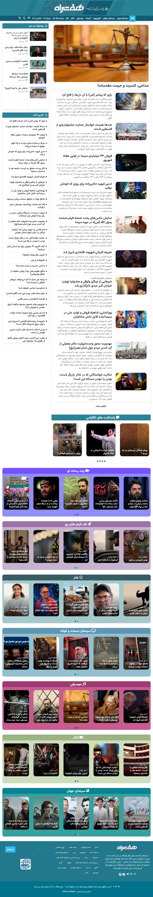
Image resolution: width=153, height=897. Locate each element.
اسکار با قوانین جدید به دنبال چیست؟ (47, 558)
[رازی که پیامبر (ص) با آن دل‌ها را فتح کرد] (131, 101)
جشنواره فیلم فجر (62, 852)
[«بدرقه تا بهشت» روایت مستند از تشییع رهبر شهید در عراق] (46, 653)
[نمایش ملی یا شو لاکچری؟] (38, 92)
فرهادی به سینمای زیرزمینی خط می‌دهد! (18, 75)
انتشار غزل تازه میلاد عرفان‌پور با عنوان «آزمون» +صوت (76, 503)
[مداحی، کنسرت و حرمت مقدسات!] (101, 53)
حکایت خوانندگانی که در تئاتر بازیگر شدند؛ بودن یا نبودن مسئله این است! (85, 377)
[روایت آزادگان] (67, 439)
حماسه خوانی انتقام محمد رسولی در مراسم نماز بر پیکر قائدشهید (138, 503)
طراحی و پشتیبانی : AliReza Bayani (76, 891)
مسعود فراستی (75, 867)
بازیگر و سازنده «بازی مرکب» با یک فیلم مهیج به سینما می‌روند (107, 823)
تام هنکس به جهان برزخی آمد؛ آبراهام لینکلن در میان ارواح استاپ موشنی (77, 822)
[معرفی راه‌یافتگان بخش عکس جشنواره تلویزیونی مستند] (16, 653)
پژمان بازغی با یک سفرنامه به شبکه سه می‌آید (109, 663)
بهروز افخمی (59, 847)
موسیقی (80, 18)
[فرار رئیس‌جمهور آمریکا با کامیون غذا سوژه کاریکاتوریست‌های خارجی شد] (76, 599)
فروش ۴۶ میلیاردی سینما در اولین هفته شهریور (87, 158)
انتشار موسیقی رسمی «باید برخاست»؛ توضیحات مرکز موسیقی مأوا (106, 503)
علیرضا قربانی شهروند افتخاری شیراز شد (87, 252)
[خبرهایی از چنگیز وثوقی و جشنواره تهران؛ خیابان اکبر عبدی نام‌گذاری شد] (131, 286)
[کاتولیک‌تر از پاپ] (38, 36)
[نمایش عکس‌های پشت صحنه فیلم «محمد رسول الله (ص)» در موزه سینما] (131, 225)
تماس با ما (37, 18)
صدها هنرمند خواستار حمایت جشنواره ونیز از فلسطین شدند (84, 127)
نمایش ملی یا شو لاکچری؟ (16, 88)
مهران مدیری (61, 867)
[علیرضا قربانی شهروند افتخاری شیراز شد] (131, 259)
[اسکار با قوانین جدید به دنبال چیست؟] (46, 546)
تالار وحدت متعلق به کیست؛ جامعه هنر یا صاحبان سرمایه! (139, 770)
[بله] (124, 874)
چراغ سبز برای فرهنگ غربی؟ (18, 612)
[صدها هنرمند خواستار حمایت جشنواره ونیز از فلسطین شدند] (131, 131)
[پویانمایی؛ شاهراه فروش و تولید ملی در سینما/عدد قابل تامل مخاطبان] (131, 319)
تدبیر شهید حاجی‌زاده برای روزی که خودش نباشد (86, 186)
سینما (86, 857)
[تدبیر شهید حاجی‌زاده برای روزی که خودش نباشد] (131, 190)
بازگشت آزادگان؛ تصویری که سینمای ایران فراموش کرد (77, 557)
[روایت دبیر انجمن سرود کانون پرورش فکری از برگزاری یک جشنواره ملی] (46, 706)
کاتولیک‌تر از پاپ (21, 38)
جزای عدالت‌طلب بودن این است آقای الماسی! (136, 452)
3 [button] (100, 461)
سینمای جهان (109, 18)
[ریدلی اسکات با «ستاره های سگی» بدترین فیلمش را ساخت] (16, 813)
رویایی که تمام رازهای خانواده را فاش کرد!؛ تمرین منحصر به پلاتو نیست (18, 769)
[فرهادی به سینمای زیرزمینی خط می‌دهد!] (38, 78)
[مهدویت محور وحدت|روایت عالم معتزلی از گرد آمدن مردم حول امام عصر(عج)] (131, 350)
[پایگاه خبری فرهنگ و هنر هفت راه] (76, 8)
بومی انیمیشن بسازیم (138, 560)
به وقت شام (94, 852)
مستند (87, 867)
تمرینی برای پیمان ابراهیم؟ (76, 773)
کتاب (86, 872)
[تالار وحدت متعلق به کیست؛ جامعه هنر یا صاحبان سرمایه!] (136, 759)
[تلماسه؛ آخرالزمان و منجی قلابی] (38, 64)
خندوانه (95, 857)
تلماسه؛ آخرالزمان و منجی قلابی (17, 63)
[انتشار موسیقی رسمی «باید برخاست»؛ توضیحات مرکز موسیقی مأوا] (106, 493)
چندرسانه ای (58, 18)
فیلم (60, 862)
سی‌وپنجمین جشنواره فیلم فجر (86, 862)
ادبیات (88, 18)
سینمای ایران (122, 18)
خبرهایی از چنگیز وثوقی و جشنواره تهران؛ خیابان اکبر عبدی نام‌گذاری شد (87, 283)
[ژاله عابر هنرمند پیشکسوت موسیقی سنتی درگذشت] (106, 706)
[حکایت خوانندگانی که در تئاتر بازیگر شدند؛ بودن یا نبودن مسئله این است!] (131, 381)
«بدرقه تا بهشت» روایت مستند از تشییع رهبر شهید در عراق (48, 663)
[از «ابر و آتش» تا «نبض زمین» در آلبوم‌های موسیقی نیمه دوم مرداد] (16, 706)
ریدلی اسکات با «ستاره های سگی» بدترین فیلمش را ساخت (16, 823)
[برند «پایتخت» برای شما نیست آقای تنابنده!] (100, 439)
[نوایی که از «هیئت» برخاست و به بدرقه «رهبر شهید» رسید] (46, 493)
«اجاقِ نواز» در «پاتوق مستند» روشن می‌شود (138, 665)
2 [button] (102, 461)
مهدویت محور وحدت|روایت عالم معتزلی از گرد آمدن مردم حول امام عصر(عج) (85, 346)
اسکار (96, 847)
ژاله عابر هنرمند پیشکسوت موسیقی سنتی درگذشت (106, 718)
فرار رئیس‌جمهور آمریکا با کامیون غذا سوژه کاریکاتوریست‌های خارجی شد (77, 609)
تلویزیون (97, 18)
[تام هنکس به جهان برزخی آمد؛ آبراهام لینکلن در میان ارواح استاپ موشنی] (76, 813)
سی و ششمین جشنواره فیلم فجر (68, 857)
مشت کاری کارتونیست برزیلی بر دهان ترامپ (138, 612)
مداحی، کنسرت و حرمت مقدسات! (123, 86)
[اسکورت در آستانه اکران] (106, 546)
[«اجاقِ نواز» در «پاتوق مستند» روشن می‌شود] (136, 653)
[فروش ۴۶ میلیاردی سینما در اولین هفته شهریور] (131, 162)
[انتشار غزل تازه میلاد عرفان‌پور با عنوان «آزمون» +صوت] (76, 493)
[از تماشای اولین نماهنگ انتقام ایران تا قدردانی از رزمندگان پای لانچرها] (16, 493)
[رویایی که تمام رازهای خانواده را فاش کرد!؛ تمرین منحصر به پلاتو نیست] (16, 759)
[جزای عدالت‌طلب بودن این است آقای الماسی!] (134, 439)
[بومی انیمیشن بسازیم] (136, 546)
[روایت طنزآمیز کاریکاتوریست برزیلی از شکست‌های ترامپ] (106, 599)
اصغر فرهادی (85, 847)
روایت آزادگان (74, 453)
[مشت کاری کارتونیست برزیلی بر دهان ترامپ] (136, 599)
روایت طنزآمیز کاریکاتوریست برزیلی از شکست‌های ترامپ (108, 610)
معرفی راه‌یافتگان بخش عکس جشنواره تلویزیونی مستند (16, 663)
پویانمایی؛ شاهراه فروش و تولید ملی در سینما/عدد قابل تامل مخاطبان (88, 314)
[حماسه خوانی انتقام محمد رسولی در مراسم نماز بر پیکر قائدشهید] (136, 493)
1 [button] (105, 461)
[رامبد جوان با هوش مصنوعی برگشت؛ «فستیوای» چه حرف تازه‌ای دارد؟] (46, 599)
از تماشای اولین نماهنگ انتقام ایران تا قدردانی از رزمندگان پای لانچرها (17, 503)
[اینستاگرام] (131, 874)
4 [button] (97, 461)
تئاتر (72, 18)
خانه (132, 18)
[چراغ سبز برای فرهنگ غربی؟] (16, 599)
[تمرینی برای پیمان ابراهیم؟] (76, 759)
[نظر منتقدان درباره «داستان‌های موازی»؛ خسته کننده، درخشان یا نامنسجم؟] (16, 546)
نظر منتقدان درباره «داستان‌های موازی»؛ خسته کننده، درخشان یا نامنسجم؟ (17, 556)
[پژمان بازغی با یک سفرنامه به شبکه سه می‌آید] (106, 653)
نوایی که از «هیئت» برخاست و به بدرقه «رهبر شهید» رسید (47, 503)
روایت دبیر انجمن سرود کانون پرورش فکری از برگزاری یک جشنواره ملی (47, 717)
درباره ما (47, 18)
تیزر (74, 852)
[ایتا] (120, 874)
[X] (134, 874)
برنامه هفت (73, 847)
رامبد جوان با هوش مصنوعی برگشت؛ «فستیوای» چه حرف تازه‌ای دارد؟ (46, 609)
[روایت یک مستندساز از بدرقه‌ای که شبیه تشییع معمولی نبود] (76, 653)
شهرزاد (69, 862)
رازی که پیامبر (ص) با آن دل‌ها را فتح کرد (87, 95)
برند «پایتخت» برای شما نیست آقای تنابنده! (101, 452)
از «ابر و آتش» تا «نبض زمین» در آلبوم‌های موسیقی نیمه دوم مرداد (17, 717)
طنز (67, 18)
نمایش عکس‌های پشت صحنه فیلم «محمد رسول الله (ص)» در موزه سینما (85, 220)
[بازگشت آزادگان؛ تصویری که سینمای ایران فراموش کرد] (76, 546)
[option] (134, 439)
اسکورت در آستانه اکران (108, 560)
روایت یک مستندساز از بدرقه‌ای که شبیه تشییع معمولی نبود (78, 663)
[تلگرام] (127, 874)
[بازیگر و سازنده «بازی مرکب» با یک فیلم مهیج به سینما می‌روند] (106, 813)
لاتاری (96, 867)
